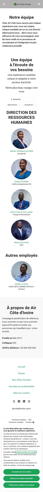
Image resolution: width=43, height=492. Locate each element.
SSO (29, 420)
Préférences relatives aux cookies (21, 485)
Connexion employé (19, 420)
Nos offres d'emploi (21, 380)
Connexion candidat (16, 422)
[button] (39, 4)
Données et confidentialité (21, 386)
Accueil (21, 367)
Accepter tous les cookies (21, 472)
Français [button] (29, 422)
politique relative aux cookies (26, 452)
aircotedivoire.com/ (21, 408)
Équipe (21, 373)
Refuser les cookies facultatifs (21, 478)
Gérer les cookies (21, 393)
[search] (22, 99)
